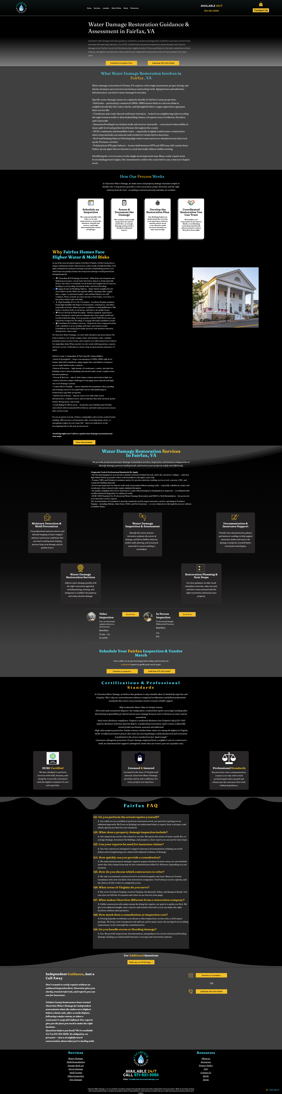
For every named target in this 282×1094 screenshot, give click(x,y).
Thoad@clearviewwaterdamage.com (144, 1079)
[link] (109, 615)
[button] (261, 4)
